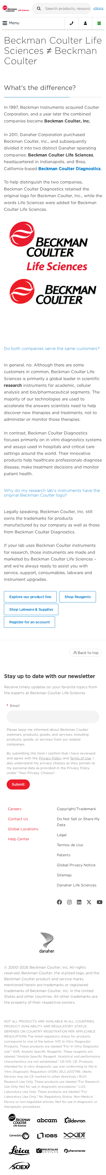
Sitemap (64, 875)
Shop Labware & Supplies (31, 609)
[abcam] (47, 1121)
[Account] (85, 23)
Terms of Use (80, 758)
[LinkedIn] (79, 903)
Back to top (88, 653)
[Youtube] (100, 903)
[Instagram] (69, 903)
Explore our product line (30, 597)
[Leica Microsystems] (19, 1152)
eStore (98, 8)
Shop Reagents (78, 597)
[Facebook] (59, 903)
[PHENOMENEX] (75, 1151)
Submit (18, 784)
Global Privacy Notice (76, 865)
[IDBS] (47, 1137)
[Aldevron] (75, 1121)
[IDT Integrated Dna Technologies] (75, 1137)
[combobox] (61, 8)
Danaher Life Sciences (76, 885)
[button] (38, 8)
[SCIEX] (19, 1167)
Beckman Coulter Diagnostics (69, 168)
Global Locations (23, 829)
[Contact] (71, 23)
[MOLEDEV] (47, 1152)
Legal (62, 835)
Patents (63, 855)
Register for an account (29, 622)
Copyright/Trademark (76, 809)
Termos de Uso (70, 845)
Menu (14, 23)
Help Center (18, 839)
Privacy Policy (50, 758)
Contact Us (18, 819)
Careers (15, 809)
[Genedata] (19, 1137)
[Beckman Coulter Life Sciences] (16, 8)
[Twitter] (89, 903)
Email (13, 706)
